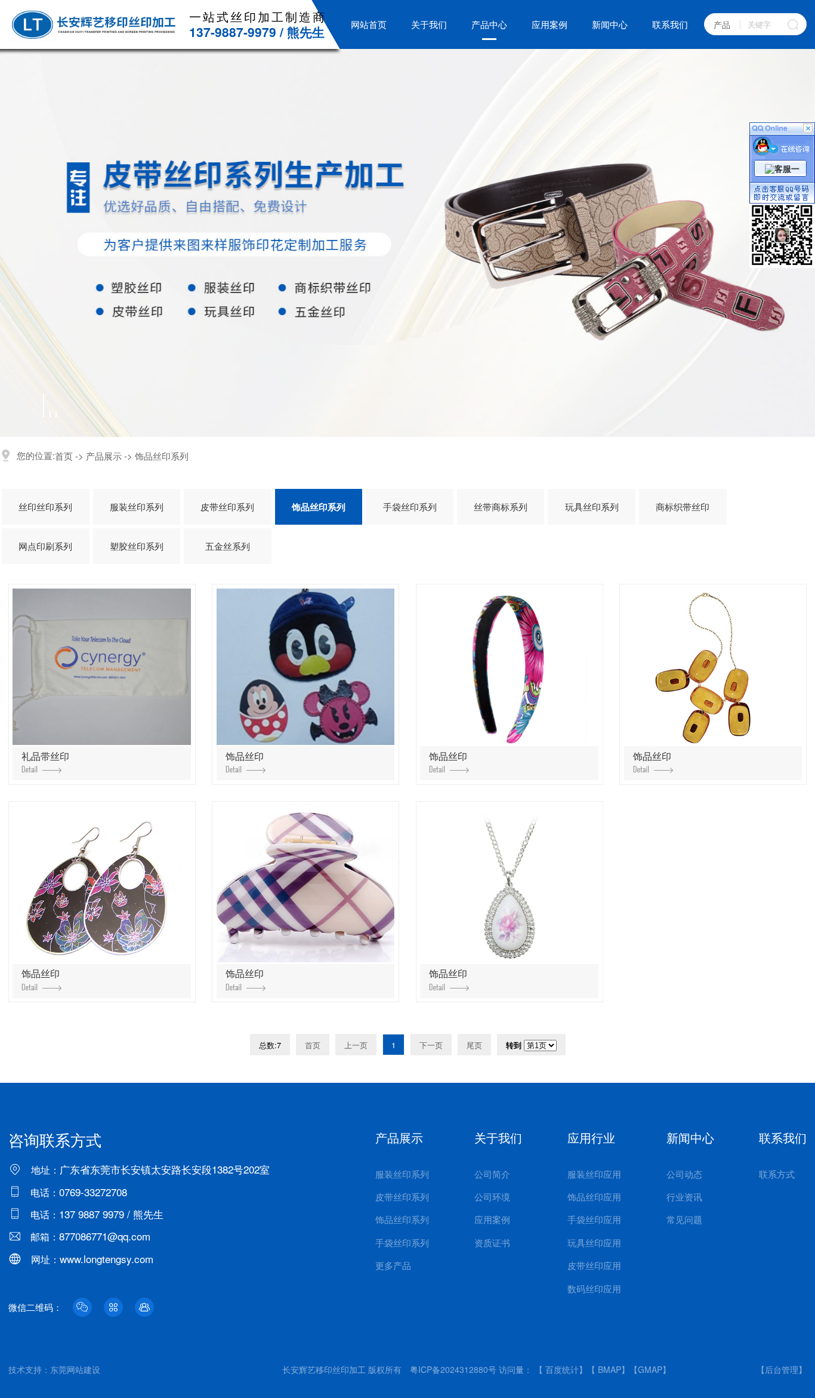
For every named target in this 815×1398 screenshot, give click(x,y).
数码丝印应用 (594, 1288)
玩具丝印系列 (592, 506)
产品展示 (104, 455)
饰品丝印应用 (594, 1196)
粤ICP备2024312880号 (453, 1369)
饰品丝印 (245, 756)
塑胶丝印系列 (136, 546)
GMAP (650, 1369)
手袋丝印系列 (410, 506)
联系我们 (670, 24)
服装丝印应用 (594, 1174)
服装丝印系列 (136, 506)
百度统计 (562, 1369)
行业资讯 (684, 1196)
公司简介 (492, 1174)
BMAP (609, 1369)
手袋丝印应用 (594, 1219)
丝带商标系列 (500, 506)
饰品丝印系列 (162, 455)
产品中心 (489, 24)
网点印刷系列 (45, 546)
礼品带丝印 (45, 756)
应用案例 (549, 24)
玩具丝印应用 (594, 1242)
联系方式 (777, 1174)
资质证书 (492, 1242)
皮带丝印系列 (227, 506)
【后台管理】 (782, 1369)
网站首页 (369, 24)
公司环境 (492, 1196)
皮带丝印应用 (594, 1265)
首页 (64, 455)
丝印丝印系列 (45, 506)
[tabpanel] (407, 243)
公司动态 (684, 1174)
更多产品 (393, 1265)
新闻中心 (610, 24)
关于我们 (429, 24)
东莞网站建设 (75, 1369)
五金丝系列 (227, 546)
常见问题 (684, 1219)
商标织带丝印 (682, 506)
